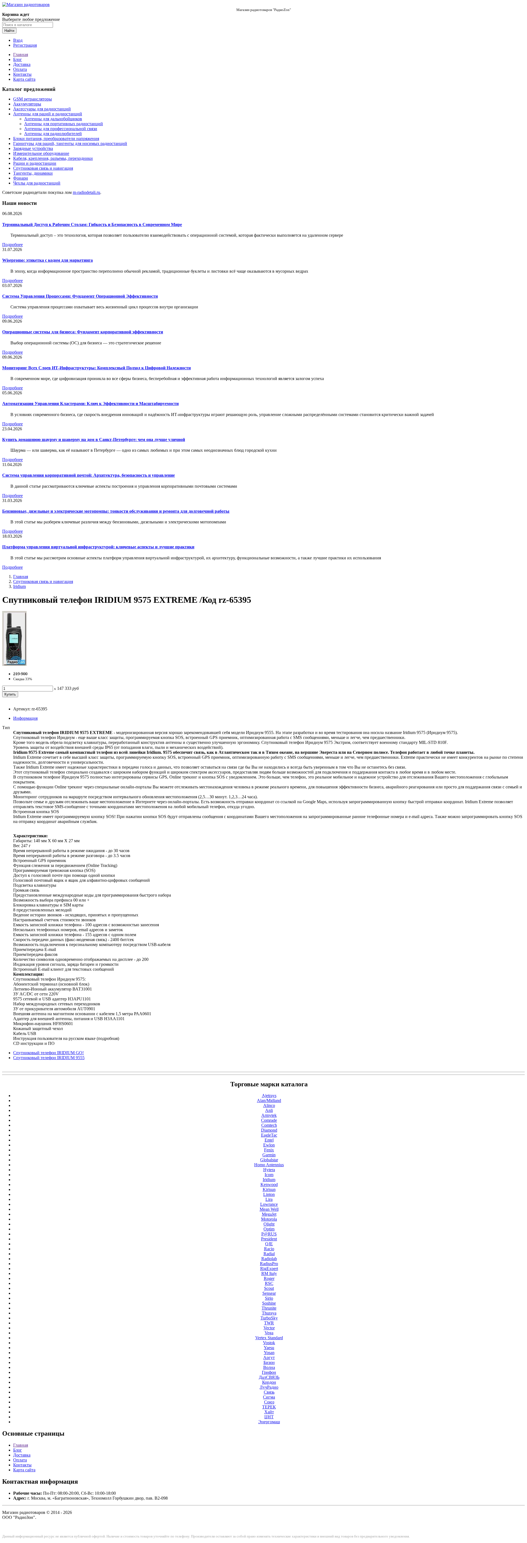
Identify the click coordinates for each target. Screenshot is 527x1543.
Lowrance (269, 1204)
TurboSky (269, 1318)
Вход (18, 40)
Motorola (269, 1219)
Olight (269, 1224)
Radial (269, 1253)
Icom (269, 1174)
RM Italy (269, 1273)
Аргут (269, 1357)
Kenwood (269, 1184)
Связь (269, 1392)
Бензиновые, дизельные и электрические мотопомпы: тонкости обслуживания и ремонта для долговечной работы (115, 511)
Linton (269, 1194)
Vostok (269, 1342)
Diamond (269, 1130)
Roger (269, 1278)
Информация (25, 718)
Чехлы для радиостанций (36, 183)
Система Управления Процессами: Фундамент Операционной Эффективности (80, 296)
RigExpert (269, 1268)
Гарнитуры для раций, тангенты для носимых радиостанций (70, 143)
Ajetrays (269, 1095)
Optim (269, 1229)
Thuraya (269, 1313)
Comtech (269, 1125)
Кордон (269, 1382)
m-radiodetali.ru (86, 192)
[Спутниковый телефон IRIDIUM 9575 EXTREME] (14, 664)
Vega (269, 1332)
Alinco (269, 1105)
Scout (269, 1288)
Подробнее (12, 244)
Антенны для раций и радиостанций (47, 113)
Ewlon (269, 1145)
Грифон (269, 1372)
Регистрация (25, 45)
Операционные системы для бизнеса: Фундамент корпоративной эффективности (82, 332)
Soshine (269, 1303)
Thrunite (269, 1308)
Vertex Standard (269, 1337)
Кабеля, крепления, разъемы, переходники (53, 158)
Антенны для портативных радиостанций (63, 123)
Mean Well (269, 1209)
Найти (9, 31)
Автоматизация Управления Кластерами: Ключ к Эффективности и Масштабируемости (90, 403)
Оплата (20, 69)
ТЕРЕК (269, 1407)
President (269, 1239)
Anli (269, 1110)
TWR (269, 1323)
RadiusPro (269, 1263)
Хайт (269, 1412)
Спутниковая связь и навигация (43, 168)
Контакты (22, 74)
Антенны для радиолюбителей (53, 133)
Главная (20, 54)
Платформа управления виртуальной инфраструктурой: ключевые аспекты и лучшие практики (98, 547)
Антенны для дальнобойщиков (53, 118)
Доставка (21, 64)
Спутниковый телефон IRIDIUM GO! (48, 1052)
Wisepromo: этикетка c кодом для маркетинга (47, 260)
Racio (269, 1248)
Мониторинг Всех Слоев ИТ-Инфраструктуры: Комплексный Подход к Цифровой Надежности (96, 367)
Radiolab (269, 1258)
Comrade (269, 1120)
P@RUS (269, 1234)
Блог (17, 59)
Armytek (269, 1115)
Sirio (269, 1298)
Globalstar (269, 1159)
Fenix (269, 1150)
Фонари (20, 178)
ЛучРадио (269, 1387)
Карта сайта (24, 79)
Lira (269, 1199)
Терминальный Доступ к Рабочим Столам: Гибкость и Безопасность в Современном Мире (92, 224)
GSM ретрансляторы (32, 99)
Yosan (269, 1352)
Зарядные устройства (33, 148)
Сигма (269, 1397)
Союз (269, 1402)
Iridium (19, 586)
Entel (269, 1140)
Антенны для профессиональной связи (60, 128)
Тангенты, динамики (33, 173)
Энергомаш (269, 1421)
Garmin (269, 1155)
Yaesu (269, 1347)
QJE (269, 1243)
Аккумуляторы (27, 104)
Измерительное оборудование (41, 153)
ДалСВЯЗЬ (269, 1377)
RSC (269, 1283)
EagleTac (269, 1135)
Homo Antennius (269, 1164)
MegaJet (269, 1214)
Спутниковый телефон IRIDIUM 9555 (49, 1057)
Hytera (269, 1169)
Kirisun (269, 1189)
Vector (269, 1328)
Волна (269, 1367)
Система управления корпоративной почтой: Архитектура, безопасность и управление (88, 475)
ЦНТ (269, 1416)
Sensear (269, 1293)
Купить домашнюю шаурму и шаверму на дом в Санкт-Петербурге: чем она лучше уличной (93, 439)
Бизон (269, 1362)
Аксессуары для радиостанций (42, 109)
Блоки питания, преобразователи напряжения (56, 138)
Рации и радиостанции (34, 163)
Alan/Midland (269, 1100)
